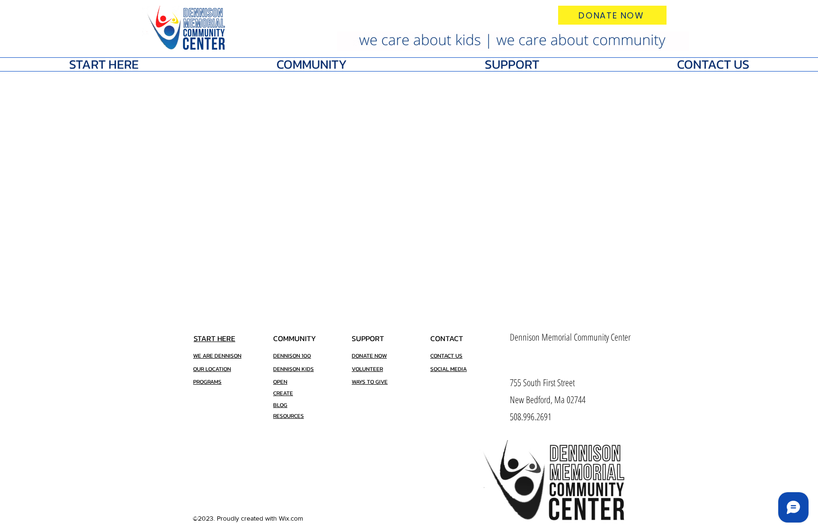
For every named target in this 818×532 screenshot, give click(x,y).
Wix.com (291, 518)
